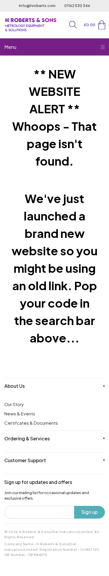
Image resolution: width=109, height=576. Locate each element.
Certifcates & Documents (31, 423)
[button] (73, 24)
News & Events (19, 413)
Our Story (14, 404)
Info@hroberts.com (37, 5)
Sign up (89, 512)
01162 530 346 (77, 5)
